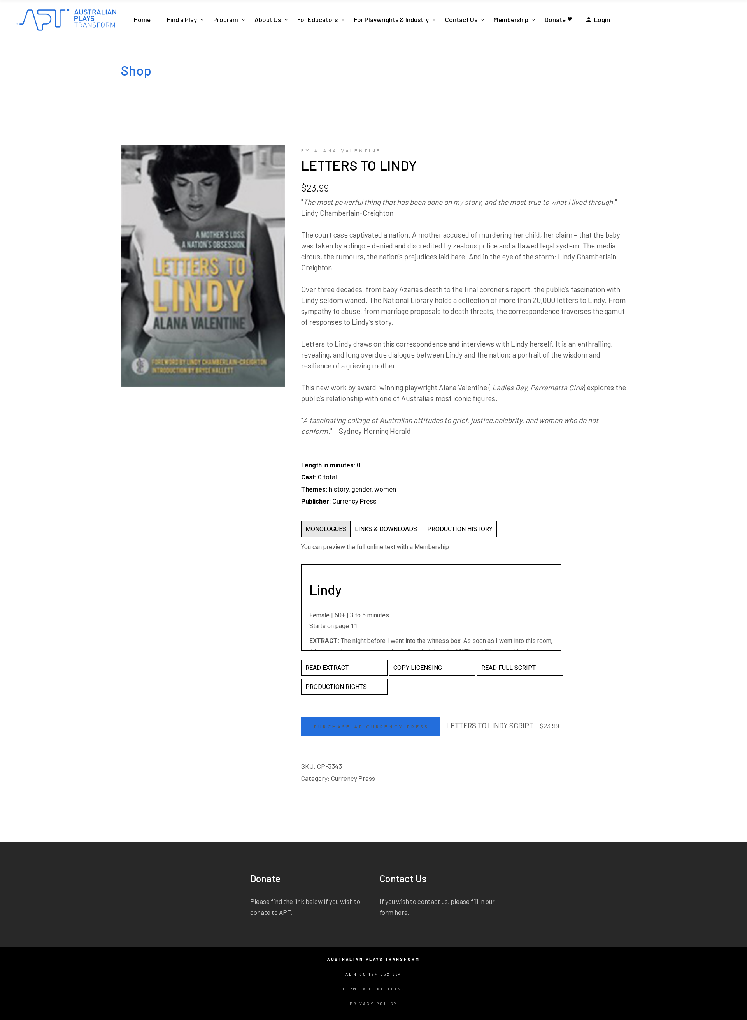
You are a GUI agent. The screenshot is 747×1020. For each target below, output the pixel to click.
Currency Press (353, 778)
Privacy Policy (374, 1003)
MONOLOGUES (325, 529)
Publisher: (316, 501)
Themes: (314, 489)
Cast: (308, 477)
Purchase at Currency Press (371, 727)
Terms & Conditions (373, 989)
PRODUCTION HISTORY (460, 529)
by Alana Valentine (341, 151)
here (401, 912)
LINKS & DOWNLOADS (387, 529)
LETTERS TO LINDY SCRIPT (489, 725)
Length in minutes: (328, 465)
